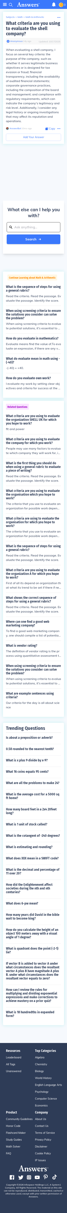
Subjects (10, 17)
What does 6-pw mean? (22, 903)
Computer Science (46, 1098)
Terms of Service (45, 1132)
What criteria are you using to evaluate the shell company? (33, 28)
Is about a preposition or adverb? (29, 738)
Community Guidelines (19, 1119)
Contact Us (41, 1126)
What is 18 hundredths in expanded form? (30, 1014)
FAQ (8, 1153)
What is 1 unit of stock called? (26, 824)
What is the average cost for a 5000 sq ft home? (32, 796)
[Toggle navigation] (5, 4)
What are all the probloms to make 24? (32, 783)
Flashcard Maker (16, 1132)
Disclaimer (41, 1146)
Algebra (39, 1057)
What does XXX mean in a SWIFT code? (32, 858)
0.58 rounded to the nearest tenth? (30, 749)
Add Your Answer (33, 137)
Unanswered (13, 1071)
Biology (39, 1071)
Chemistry (41, 1064)
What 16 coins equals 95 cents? (27, 772)
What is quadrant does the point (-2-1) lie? (32, 950)
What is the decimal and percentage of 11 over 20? (32, 871)
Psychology (41, 1091)
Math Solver (13, 1146)
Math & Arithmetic (34, 17)
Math (20, 17)
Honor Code (13, 1126)
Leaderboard (13, 1057)
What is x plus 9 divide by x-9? (27, 760)
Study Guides (14, 1139)
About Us (40, 1119)
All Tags (10, 1064)
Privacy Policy (43, 1139)
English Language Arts (48, 1085)
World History (43, 1078)
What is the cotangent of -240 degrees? (33, 836)
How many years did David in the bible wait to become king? (32, 916)
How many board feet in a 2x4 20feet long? (31, 811)
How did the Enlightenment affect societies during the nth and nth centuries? (29, 888)
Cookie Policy (43, 1153)
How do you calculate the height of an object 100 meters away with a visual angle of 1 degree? (32, 933)
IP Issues (40, 1160)
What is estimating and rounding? (29, 847)
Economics (41, 1105)
